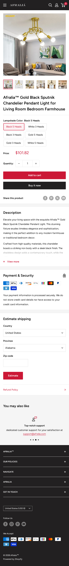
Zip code (8, 355)
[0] (63, 5)
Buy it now (34, 185)
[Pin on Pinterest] (51, 198)
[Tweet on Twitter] (57, 198)
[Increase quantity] (36, 163)
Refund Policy (10, 389)
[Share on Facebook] (45, 198)
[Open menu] (4, 5)
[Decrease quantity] (19, 163)
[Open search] (50, 5)
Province (8, 340)
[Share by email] (63, 198)
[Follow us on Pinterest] (17, 524)
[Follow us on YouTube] (24, 524)
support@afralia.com (34, 433)
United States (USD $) (15, 508)
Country (7, 325)
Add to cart (34, 175)
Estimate (13, 375)
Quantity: (8, 163)
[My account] (56, 5)
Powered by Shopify (12, 559)
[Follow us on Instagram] (11, 524)
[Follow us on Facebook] (5, 524)
